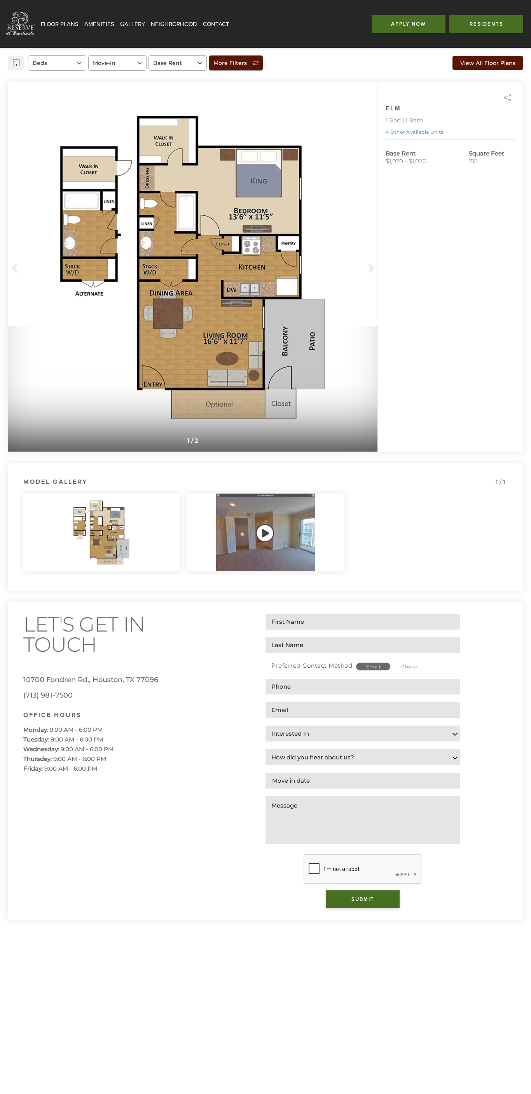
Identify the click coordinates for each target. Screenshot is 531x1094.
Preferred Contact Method (311, 665)
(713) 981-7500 (48, 695)
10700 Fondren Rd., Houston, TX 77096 (90, 679)
